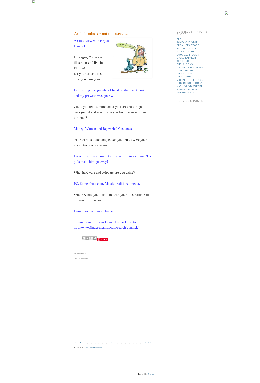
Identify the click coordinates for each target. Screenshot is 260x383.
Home (113, 342)
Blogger (151, 374)
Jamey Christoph (188, 42)
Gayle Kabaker (186, 58)
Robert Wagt (186, 92)
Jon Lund (183, 61)
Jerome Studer (187, 89)
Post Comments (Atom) (94, 347)
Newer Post (79, 342)
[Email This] (84, 238)
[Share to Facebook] (95, 238)
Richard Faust (186, 51)
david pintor (185, 70)
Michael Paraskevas (190, 67)
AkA (179, 39)
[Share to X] (91, 238)
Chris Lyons (185, 64)
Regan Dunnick (187, 48)
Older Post (147, 342)
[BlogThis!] (87, 238)
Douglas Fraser (188, 55)
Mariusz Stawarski (189, 86)
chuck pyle (184, 74)
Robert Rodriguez (189, 83)
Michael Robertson (190, 80)
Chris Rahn (184, 77)
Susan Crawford (188, 45)
